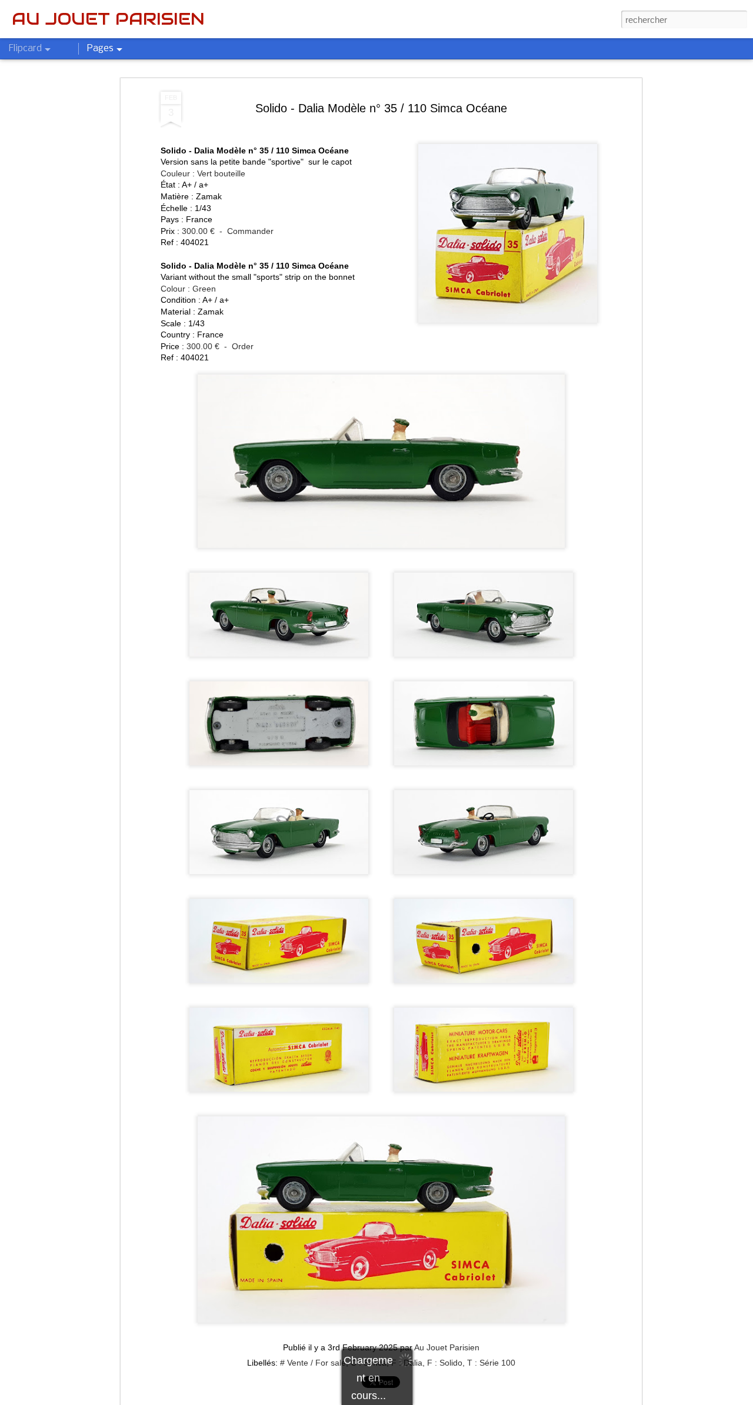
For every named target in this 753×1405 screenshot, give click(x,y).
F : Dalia (406, 1362)
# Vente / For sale (313, 1362)
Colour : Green (188, 288)
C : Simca (369, 1362)
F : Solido (444, 1362)
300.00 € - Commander (228, 231)
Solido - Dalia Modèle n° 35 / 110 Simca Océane (381, 108)
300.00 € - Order (220, 346)
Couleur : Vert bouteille (203, 173)
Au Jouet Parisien (446, 1347)
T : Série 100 (491, 1362)
